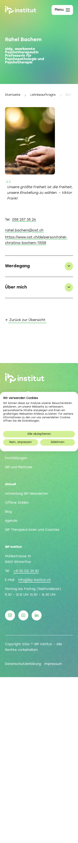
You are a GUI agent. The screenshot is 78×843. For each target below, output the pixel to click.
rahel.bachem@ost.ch (24, 230)
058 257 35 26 (24, 220)
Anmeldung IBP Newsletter (26, 494)
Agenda (11, 521)
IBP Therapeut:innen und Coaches (32, 530)
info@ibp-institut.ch (34, 580)
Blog (8, 512)
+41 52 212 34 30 (26, 571)
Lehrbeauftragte (43, 95)
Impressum (53, 664)
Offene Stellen (17, 503)
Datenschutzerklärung (23, 664)
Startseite (12, 95)
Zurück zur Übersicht (27, 320)
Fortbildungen (16, 458)
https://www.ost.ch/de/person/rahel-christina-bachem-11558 (36, 240)
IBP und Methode (18, 467)
